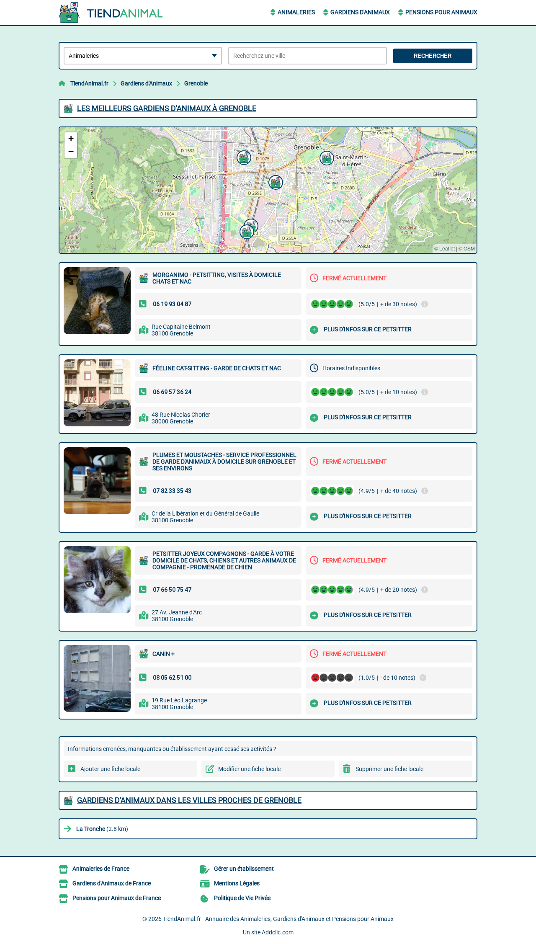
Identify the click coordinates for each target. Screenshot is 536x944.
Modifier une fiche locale (249, 769)
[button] (243, 156)
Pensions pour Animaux (441, 12)
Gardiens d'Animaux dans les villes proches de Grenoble (189, 800)
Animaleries (296, 12)
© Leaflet (444, 248)
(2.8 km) (102, 828)
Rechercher (432, 56)
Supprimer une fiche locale (389, 769)
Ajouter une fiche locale (110, 769)
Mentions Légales (237, 883)
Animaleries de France (100, 868)
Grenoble (196, 83)
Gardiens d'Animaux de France (111, 883)
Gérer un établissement (244, 868)
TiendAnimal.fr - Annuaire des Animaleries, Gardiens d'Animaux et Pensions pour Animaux (278, 919)
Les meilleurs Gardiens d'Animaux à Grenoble (166, 108)
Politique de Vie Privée (242, 898)
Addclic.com (278, 932)
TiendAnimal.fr (89, 83)
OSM (469, 248)
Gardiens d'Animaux (360, 12)
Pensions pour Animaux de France (116, 898)
